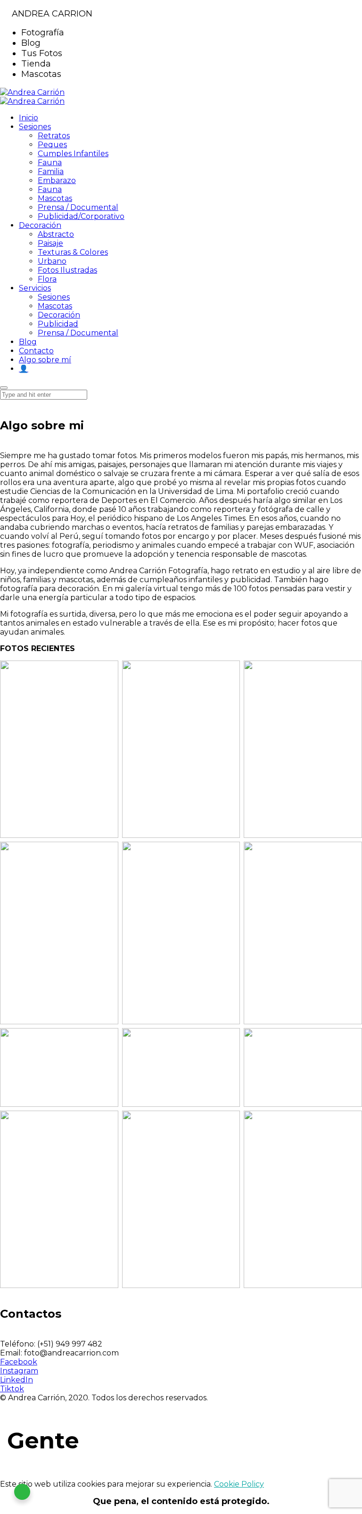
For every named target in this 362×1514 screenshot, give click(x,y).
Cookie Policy (239, 1484)
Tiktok (12, 1388)
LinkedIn (16, 1379)
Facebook (18, 1361)
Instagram (19, 1370)
